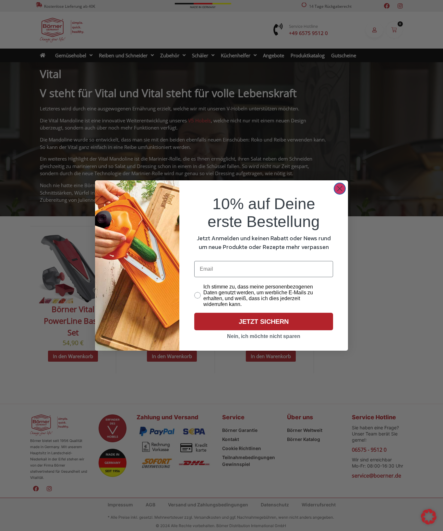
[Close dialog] (339, 188)
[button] (428, 517)
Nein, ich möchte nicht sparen (263, 336)
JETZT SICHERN (264, 321)
